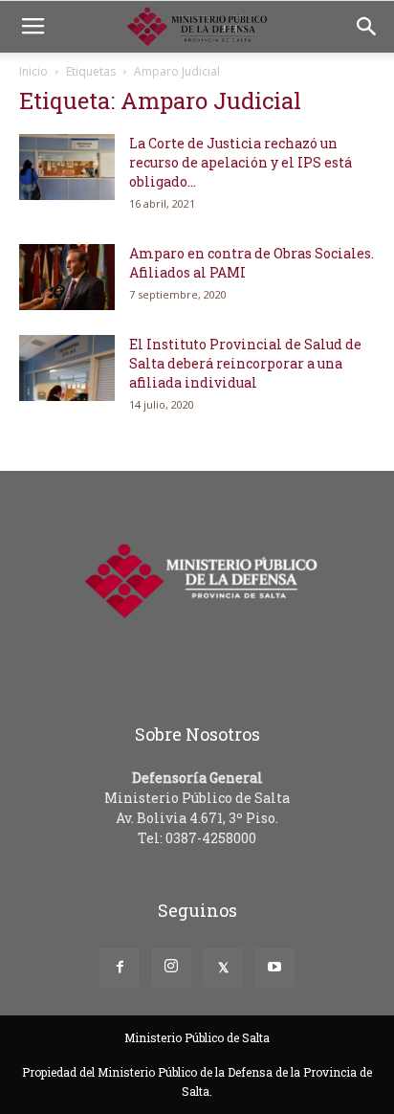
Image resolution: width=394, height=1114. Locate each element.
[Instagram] (171, 967)
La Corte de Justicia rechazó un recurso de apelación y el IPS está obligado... (240, 162)
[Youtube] (274, 967)
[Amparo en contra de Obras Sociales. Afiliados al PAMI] (67, 277)
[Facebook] (119, 967)
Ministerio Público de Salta (197, 1037)
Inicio (33, 71)
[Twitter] (223, 967)
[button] (367, 27)
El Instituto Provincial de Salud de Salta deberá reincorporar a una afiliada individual (245, 363)
